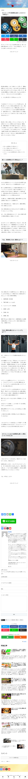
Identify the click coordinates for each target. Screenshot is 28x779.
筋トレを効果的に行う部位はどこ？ (11, 146)
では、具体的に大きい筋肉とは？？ (11, 148)
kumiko (10, 531)
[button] (25, 372)
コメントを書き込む (14, 757)
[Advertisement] (14, 67)
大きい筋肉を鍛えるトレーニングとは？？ (12, 150)
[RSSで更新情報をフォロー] (10, 566)
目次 (12, 143)
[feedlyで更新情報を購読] (9, 566)
